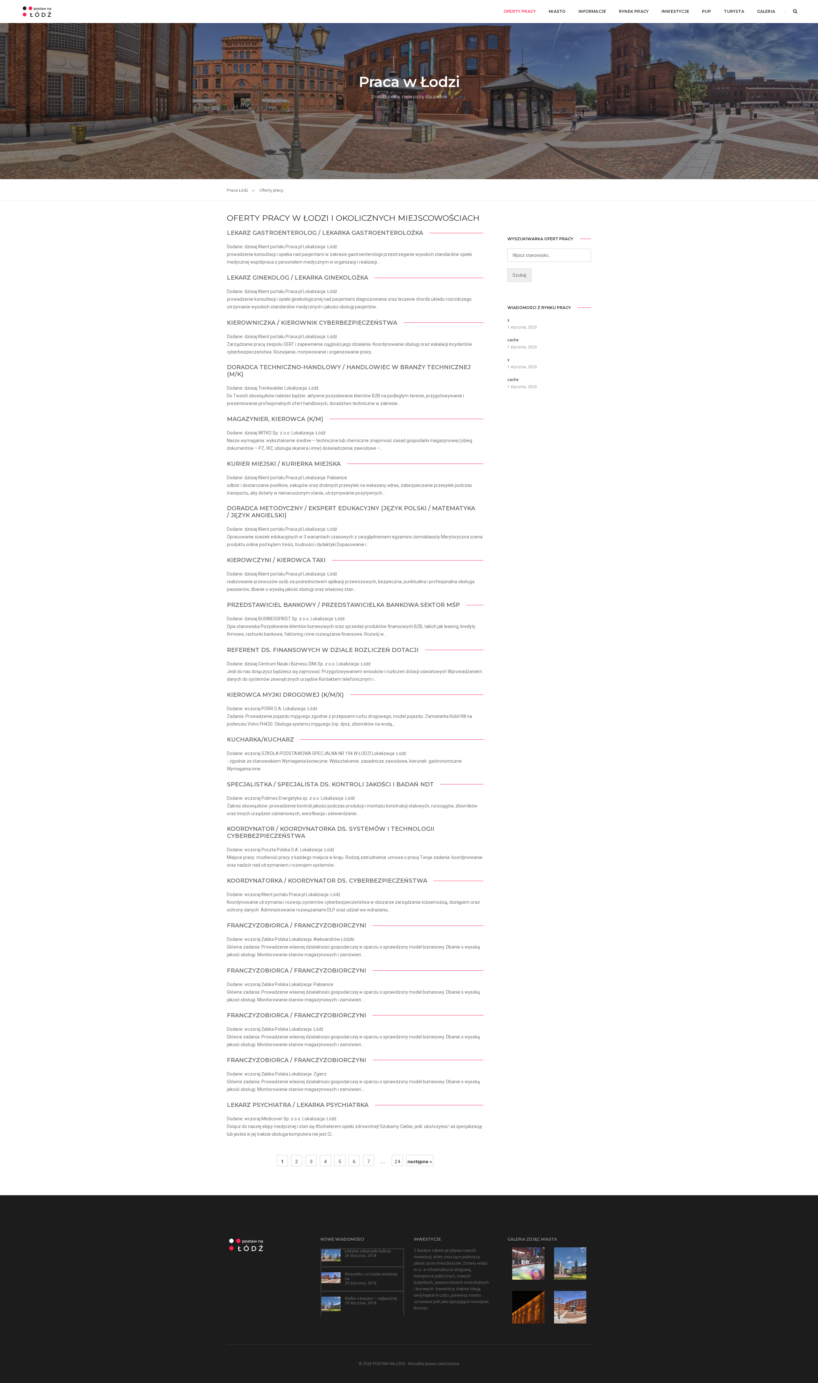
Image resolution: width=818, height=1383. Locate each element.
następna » (419, 1161)
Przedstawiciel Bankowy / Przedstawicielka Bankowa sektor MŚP (343, 604)
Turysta (734, 11)
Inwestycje (675, 11)
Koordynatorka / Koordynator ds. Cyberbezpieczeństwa (327, 880)
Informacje (592, 11)
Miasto (557, 11)
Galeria (766, 11)
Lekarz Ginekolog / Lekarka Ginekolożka (297, 277)
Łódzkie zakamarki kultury (368, 1251)
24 (397, 1161)
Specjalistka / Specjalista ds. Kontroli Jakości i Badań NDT (330, 784)
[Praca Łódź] (37, 11)
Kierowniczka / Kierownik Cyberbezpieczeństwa (312, 322)
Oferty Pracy (520, 11)
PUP (706, 11)
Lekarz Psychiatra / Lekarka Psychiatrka (297, 1105)
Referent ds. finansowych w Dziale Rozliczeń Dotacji (323, 650)
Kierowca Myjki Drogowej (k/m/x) (285, 694)
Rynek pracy (634, 11)
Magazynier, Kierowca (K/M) (275, 419)
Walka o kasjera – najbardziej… (372, 1298)
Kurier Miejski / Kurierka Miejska (284, 463)
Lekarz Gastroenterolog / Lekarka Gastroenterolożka (325, 232)
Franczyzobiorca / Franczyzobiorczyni (296, 925)
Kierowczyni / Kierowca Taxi (276, 560)
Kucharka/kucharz (260, 739)
